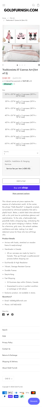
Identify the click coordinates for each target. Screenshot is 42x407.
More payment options (21, 193)
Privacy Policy (7, 342)
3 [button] (22, 65)
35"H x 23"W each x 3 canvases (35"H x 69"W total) (20, 102)
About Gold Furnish (9, 368)
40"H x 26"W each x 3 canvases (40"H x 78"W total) (20, 116)
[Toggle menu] (3, 4)
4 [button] (24, 65)
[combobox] (21, 153)
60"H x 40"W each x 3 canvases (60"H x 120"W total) (20, 144)
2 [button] (19, 65)
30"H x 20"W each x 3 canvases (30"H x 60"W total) (20, 95)
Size (3, 90)
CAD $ (7, 378)
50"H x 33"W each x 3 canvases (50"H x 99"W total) (20, 130)
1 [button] (17, 65)
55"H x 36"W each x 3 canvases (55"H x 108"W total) (20, 137)
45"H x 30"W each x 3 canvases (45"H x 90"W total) (20, 123)
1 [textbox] (4, 154)
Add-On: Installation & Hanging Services (17, 163)
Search (4, 330)
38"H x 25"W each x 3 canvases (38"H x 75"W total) (20, 109)
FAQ (4, 336)
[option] (21, 43)
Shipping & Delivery (10, 361)
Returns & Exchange (9, 355)
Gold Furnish (18, 387)
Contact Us (6, 349)
